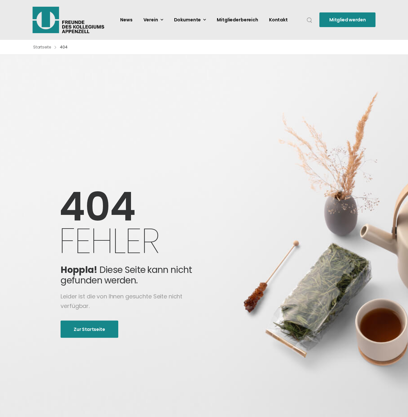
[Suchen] (310, 19)
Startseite (42, 47)
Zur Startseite (89, 329)
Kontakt (278, 20)
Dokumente (187, 20)
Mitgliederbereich (237, 20)
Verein (150, 20)
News (126, 20)
